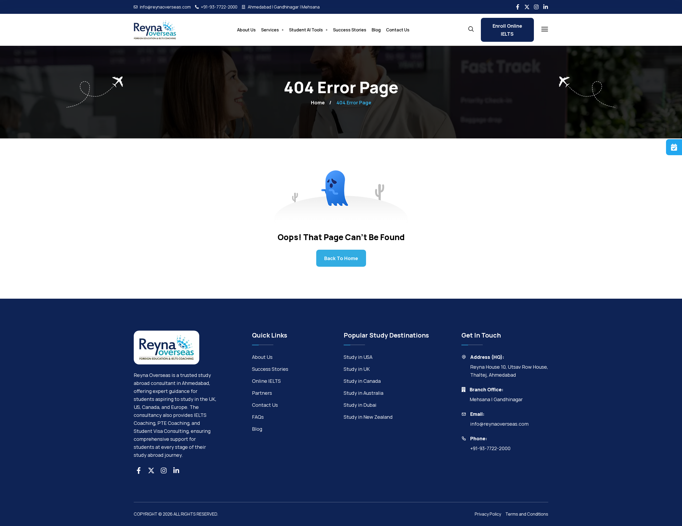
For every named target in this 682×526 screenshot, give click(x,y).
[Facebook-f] (517, 7)
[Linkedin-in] (545, 7)
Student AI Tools (306, 30)
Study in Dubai (360, 405)
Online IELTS (266, 381)
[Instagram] (536, 7)
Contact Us (397, 30)
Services (270, 30)
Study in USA (358, 357)
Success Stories (349, 30)
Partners (262, 393)
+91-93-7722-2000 (490, 448)
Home (318, 102)
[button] (272, 30)
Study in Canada (362, 381)
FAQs (258, 417)
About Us (246, 30)
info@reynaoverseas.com (499, 424)
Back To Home (341, 258)
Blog (376, 30)
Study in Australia (363, 393)
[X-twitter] (527, 7)
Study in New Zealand (368, 417)
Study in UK (357, 369)
